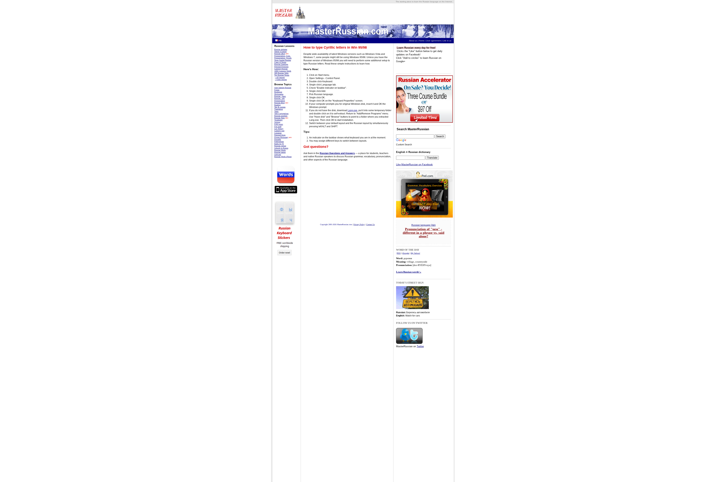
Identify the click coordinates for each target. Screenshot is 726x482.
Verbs (276, 111)
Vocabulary (278, 120)
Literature (278, 133)
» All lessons (280, 77)
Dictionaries (278, 94)
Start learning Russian (282, 88)
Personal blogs (279, 135)
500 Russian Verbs (281, 73)
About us (413, 41)
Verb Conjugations (281, 113)
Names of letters (280, 51)
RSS (399, 253)
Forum (276, 90)
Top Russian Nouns (281, 75)
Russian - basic (280, 96)
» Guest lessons (281, 79)
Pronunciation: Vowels (283, 58)
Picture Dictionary (281, 137)
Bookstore (278, 92)
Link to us (448, 41)
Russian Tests (279, 118)
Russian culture (280, 146)
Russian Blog (279, 103)
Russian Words (280, 150)
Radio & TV (279, 144)
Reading (277, 105)
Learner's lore (279, 131)
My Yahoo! (415, 253)
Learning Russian (281, 69)
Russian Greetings (281, 64)
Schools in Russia (281, 148)
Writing (277, 122)
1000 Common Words (282, 71)
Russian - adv (279, 98)
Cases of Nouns (280, 62)
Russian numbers (280, 116)
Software (277, 154)
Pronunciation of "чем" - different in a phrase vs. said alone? (423, 232)
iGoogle (405, 253)
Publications (279, 141)
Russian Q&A (279, 54)
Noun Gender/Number (282, 60)
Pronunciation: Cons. (282, 56)
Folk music (278, 124)
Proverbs (277, 139)
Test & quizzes (279, 107)
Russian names (280, 152)
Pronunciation (279, 101)
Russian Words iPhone (283, 157)
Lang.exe (352, 110)
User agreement (433, 41)
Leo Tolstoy (278, 129)
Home (421, 41)
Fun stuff (277, 127)
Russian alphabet (280, 49)
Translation (278, 109)
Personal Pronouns (281, 67)
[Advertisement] (285, 317)
